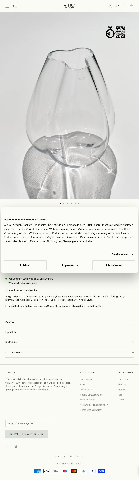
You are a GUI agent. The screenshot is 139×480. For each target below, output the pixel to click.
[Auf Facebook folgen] (7, 446)
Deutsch (75, 456)
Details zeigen (120, 254)
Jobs (120, 394)
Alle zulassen (114, 265)
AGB (82, 384)
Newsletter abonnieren (26, 434)
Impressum (86, 379)
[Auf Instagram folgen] (16, 446)
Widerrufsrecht (88, 399)
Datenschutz (86, 389)
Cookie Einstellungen (91, 394)
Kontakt (122, 389)
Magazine (123, 379)
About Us (122, 384)
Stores (121, 399)
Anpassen (68, 265)
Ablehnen (25, 265)
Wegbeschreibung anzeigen (23, 283)
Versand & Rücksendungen (94, 405)
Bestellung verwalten (91, 410)
